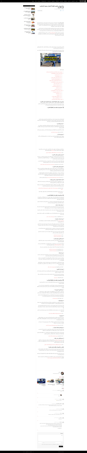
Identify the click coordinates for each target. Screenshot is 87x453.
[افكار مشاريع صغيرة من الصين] (50, 381)
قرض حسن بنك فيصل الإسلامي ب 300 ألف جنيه (27, 18)
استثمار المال (57, 1)
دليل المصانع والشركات (43, 1)
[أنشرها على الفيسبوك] (63, 10)
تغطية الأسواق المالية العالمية (58, 244)
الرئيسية (76, 1)
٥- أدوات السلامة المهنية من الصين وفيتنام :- (55, 80)
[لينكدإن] (60, 10)
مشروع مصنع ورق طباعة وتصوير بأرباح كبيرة (52, 325)
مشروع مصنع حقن (55, 298)
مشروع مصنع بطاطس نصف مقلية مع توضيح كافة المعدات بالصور (52, 344)
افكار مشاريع (73, 1)
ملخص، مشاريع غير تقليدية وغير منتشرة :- (57, 99)
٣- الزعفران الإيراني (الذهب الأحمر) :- (56, 77)
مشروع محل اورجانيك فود (54, 132)
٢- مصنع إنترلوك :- (58, 93)
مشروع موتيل (56, 277)
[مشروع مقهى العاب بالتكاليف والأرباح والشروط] (41, 381)
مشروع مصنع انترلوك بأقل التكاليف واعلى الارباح (55, 313)
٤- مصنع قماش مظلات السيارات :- (56, 96)
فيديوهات (33, 1)
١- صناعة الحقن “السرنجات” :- (57, 92)
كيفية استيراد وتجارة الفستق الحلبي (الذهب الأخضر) (53, 177)
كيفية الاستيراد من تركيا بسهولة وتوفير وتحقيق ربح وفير (27, 8)
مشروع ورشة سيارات (61, 220)
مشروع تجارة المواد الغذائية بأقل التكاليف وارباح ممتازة (27, 25)
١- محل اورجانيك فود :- (57, 74)
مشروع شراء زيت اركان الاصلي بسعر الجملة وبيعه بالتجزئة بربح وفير (27, 15)
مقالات (36, 1)
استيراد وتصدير (61, 1)
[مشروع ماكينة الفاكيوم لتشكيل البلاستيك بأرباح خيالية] (33, 32)
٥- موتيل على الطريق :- (57, 89)
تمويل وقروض (53, 1)
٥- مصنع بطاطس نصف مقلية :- (56, 97)
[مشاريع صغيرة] (82, 1)
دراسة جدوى (69, 1)
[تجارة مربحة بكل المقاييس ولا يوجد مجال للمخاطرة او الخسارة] (33, 12)
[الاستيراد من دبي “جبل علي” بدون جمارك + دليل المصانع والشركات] (33, 29)
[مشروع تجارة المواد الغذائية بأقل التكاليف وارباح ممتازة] (33, 25)
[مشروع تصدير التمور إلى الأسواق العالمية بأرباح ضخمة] (33, 22)
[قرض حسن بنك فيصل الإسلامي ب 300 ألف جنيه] (33, 19)
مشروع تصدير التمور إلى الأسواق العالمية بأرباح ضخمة (27, 21)
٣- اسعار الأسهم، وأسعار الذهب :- (56, 86)
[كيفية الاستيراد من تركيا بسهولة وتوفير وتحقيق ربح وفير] (33, 8)
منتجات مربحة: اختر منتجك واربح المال (60, 384)
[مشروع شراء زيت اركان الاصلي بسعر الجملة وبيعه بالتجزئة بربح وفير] (33, 15)
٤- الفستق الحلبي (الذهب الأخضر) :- (56, 79)
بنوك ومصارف (48, 1)
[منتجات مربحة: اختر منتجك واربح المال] (60, 381)
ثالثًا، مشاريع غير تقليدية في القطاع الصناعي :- (57, 90)
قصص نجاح (39, 1)
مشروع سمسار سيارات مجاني (50, 216)
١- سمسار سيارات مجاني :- (57, 83)
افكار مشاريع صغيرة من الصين (51, 384)
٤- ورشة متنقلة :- (58, 87)
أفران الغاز (52, 150)
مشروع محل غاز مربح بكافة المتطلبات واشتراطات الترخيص (53, 152)
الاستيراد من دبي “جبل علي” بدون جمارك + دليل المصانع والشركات (27, 28)
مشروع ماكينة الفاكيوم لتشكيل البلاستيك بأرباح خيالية (27, 32)
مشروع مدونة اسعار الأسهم (52, 249)
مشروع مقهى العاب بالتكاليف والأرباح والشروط (42, 384)
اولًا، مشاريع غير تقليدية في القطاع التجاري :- (57, 73)
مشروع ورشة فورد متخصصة (57, 236)
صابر (59, 372)
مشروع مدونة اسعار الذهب (52, 250)
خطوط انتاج (65, 1)
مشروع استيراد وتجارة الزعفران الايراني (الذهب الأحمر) (47, 164)
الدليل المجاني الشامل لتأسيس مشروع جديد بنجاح (54, 357)
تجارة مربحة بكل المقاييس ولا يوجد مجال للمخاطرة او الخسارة (27, 11)
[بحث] (1, 1)
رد (37, 397)
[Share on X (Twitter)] (61, 10)
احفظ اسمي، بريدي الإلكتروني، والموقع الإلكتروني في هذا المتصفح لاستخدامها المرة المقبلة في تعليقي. (52, 444)
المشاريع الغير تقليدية (52, 32)
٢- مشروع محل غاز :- (58, 76)
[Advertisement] (50, 17)
